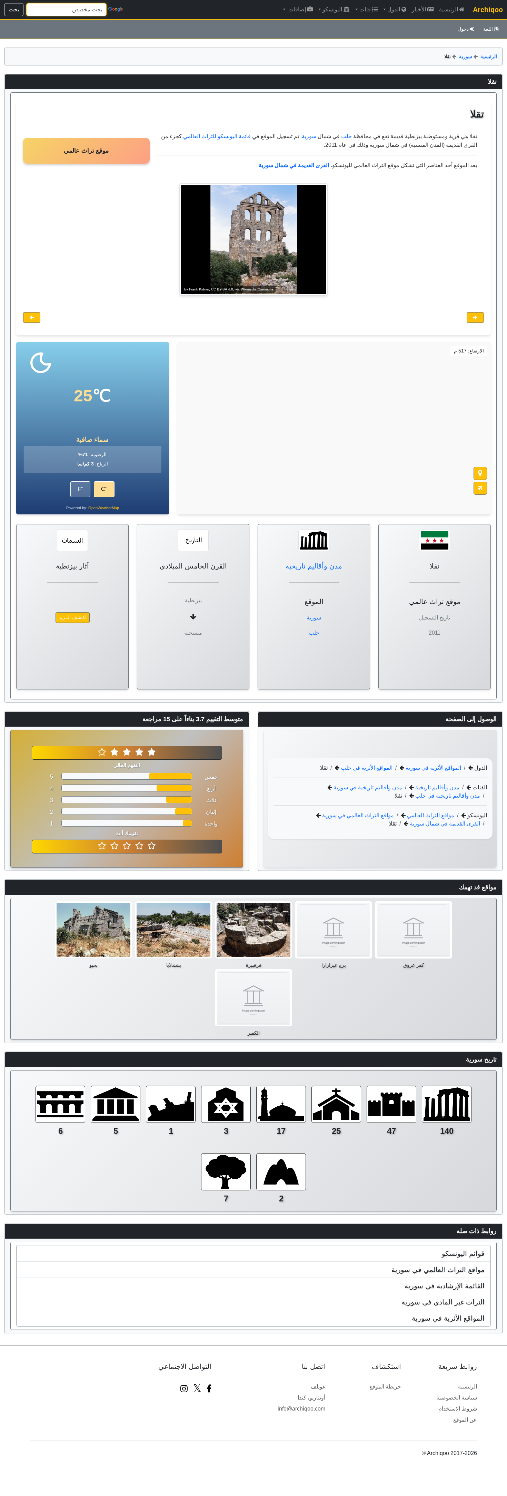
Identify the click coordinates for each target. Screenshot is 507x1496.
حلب (346, 136)
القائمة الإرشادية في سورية (445, 1286)
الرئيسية (448, 9)
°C (104, 489)
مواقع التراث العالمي (430, 815)
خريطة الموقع (385, 1387)
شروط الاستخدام (457, 1409)
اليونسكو (332, 9)
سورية (465, 56)
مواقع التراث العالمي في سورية (357, 815)
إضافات (296, 9)
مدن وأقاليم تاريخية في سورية (367, 787)
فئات (365, 9)
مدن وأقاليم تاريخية (314, 566)
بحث (14, 9)
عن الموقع (465, 1420)
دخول (463, 29)
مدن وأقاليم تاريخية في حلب (447, 796)
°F (80, 489)
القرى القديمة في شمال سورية (444, 824)
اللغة (488, 29)
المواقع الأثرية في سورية (432, 768)
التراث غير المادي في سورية (443, 1302)
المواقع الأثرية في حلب (365, 768)
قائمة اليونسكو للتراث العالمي (217, 136)
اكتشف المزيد (73, 617)
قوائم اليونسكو (463, 1253)
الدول (393, 9)
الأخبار (419, 9)
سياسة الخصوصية (456, 1398)
